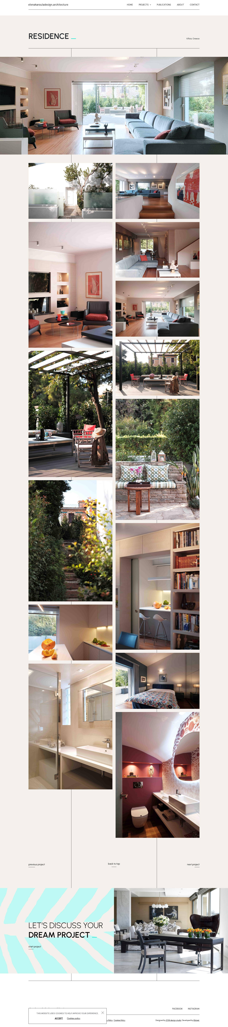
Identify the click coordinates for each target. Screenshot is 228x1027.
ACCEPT (59, 1018)
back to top (114, 863)
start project (34, 946)
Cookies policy (73, 1018)
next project (193, 864)
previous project (36, 864)
